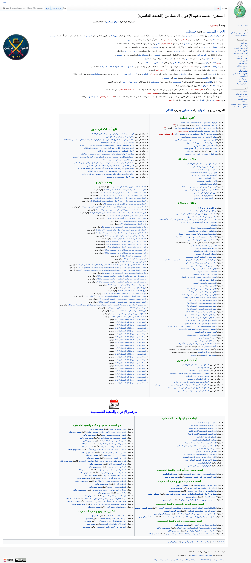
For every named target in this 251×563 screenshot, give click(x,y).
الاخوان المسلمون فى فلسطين (205, 125)
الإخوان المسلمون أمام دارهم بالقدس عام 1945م (116, 151)
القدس (171, 100)
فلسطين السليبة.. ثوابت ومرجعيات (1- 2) (111, 470)
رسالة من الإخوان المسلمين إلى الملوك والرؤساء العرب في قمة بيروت (191, 494)
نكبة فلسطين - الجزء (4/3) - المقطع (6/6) (131, 365)
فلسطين (191, 31)
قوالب (214, 542)
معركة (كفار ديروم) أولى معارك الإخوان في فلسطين (198, 222)
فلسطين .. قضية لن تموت (207, 271)
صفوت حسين (183, 131)
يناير (218, 66)
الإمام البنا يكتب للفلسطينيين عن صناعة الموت (200, 454)
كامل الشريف (184, 122)
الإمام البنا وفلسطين (204, 463)
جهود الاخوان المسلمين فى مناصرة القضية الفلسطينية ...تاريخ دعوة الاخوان (119, 213)
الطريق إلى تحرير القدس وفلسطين (113, 452)
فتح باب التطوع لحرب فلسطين (198, 379)
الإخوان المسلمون (214, 31)
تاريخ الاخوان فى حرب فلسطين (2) (133, 224)
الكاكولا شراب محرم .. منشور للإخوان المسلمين (199, 457)
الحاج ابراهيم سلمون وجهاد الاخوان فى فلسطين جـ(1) (126, 241)
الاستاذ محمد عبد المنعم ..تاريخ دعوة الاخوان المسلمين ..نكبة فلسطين (120, 198)
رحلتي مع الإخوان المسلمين (207, 148)
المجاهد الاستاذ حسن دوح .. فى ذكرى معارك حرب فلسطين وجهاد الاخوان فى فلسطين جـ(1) (113, 265)
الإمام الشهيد (158, 63)
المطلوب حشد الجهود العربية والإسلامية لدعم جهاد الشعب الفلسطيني (191, 534)
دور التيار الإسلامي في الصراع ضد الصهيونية (201, 154)
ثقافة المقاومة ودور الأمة (117, 464)
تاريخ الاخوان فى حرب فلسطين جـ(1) (132, 288)
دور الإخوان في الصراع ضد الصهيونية (203, 211)
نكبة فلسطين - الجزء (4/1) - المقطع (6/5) (131, 328)
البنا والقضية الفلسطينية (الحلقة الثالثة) (203, 431)
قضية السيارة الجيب (130, 82)
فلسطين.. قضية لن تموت (117, 487)
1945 (217, 78)
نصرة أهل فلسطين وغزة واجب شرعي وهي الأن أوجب (197, 344)
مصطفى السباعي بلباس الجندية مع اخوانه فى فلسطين (189, 373)
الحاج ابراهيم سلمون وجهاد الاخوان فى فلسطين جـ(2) (126, 244)
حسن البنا (115, 36)
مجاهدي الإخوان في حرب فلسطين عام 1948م (117, 142)
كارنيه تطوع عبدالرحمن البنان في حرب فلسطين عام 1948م (112, 134)
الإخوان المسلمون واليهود (207, 178)
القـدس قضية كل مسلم (208, 143)
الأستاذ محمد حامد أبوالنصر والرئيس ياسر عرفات (191, 382)
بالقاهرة (148, 59)
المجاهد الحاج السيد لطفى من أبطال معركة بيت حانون (126, 218)
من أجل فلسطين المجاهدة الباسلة (204, 440)
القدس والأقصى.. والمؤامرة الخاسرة (113, 444)
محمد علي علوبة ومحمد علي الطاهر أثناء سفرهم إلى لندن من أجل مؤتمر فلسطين (104, 163)
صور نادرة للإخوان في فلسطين (205, 193)
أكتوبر (214, 74)
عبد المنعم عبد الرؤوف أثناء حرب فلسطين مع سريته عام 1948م (111, 171)
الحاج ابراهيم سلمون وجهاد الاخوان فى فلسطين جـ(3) (126, 247)
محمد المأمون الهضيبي (143, 508)
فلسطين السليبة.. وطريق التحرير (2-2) (112, 473)
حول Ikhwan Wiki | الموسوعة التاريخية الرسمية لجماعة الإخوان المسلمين (188, 560)
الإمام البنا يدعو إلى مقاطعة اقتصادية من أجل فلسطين (197, 446)
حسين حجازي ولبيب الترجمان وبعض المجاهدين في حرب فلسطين (110, 166)
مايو (218, 59)
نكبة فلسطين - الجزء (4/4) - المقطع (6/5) (131, 380)
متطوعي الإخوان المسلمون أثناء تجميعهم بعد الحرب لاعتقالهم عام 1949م (107, 154)
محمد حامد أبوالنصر (170, 474)
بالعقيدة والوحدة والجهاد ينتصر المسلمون (202, 511)
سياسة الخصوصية (219, 560)
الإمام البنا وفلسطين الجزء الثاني (199, 466)
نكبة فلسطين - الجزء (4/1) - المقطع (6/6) (131, 331)
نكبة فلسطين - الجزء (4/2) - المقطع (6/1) (131, 334)
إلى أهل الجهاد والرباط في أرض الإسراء (202, 488)
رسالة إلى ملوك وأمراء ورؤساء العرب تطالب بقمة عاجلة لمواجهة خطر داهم (189, 517)
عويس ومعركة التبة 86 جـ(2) (136, 259)
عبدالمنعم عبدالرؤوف (181, 128)
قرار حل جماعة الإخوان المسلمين (204, 274)
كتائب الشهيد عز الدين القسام (206, 332)
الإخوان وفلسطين (202, 368)
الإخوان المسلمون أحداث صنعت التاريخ (203, 140)
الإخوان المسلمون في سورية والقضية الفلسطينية (199, 269)
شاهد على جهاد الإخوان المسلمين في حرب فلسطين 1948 (196, 134)
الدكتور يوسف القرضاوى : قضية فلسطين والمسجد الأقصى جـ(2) (123, 302)
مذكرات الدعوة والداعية (118, 66)
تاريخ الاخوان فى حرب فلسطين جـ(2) (132, 290)
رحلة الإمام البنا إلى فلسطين (206, 451)
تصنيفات (221, 542)
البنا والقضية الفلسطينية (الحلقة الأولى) (203, 425)
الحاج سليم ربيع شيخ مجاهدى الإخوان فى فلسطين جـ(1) (126, 250)
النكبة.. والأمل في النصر (117, 429)
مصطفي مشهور (182, 485)
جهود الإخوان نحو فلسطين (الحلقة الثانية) (202, 306)
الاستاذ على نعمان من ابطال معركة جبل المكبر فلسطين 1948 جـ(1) (122, 230)
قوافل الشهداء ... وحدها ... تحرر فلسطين (202, 491)
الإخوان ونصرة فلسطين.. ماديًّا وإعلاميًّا (203, 292)
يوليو (218, 63)
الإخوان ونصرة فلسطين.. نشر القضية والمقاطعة (199, 295)
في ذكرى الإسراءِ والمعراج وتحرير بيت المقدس (109, 490)
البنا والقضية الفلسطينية (208, 184)
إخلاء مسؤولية (158, 560)
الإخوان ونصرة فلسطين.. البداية (205, 286)
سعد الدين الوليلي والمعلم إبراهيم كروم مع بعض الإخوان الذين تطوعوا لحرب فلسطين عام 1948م (99, 140)
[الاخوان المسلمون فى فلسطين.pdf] (174, 125)
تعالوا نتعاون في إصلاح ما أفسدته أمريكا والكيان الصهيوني (105, 501)
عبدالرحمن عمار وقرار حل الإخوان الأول (120, 137)
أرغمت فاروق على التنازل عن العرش (203, 128)
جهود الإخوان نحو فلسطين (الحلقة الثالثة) (202, 309)
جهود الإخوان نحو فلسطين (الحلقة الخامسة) (201, 315)
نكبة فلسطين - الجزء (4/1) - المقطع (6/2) (131, 319)
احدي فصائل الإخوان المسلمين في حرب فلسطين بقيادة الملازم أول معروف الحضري (103, 157)
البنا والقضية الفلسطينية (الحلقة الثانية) (203, 428)
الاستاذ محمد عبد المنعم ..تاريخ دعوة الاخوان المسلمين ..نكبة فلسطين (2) (119, 201)
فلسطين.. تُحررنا (120, 484)
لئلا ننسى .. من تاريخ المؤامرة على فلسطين (201, 190)
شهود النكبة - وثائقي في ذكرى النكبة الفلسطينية (129, 311)
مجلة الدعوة (95, 74)
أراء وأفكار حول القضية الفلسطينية (204, 175)
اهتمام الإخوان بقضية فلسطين (206, 248)
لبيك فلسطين (121, 493)
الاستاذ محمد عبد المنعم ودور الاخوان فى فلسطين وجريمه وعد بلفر (122, 210)
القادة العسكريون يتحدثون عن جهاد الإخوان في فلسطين (196, 214)
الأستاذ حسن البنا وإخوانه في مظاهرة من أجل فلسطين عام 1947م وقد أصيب (106, 168)
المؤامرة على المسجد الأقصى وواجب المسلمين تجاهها (106, 432)
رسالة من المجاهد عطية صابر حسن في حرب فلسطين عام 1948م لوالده (108, 174)
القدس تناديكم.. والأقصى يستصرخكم (113, 447)
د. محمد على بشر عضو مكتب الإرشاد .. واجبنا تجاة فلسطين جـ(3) (122, 282)
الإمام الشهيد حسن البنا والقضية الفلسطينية (201, 443)
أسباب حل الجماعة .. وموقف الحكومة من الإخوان (199, 277)
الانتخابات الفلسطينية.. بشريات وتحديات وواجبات (108, 504)
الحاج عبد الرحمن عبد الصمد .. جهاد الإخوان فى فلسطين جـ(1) (123, 192)
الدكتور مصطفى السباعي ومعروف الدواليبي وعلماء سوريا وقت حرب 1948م (107, 145)
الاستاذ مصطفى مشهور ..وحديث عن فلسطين (129, 187)
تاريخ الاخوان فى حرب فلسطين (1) (133, 221)
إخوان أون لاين (187, 542)
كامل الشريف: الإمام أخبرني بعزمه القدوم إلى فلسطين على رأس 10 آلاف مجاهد (188, 219)
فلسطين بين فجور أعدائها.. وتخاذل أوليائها (111, 478)
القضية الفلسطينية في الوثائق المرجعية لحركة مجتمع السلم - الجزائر (192, 326)
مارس (217, 51)
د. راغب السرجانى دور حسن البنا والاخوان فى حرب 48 (126, 236)
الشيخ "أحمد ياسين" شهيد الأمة (115, 455)
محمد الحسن (185, 137)
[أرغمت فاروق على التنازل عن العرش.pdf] (165, 128)
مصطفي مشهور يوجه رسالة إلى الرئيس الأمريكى (199, 500)
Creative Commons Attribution (201, 555)
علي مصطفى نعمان (166, 134)
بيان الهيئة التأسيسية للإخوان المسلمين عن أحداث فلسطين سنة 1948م (191, 260)
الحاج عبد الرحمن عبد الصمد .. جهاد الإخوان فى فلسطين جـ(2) (123, 195)
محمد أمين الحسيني (208, 355)
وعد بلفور (159, 70)
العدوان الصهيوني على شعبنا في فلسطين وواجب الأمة (106, 449)
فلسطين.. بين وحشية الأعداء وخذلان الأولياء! (110, 481)
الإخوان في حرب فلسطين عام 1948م (195, 365)
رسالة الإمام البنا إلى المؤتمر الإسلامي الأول (201, 460)
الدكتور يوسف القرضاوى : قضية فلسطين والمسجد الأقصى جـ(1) (123, 299)
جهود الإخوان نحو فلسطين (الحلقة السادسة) (201, 318)
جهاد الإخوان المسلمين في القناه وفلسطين (201, 263)
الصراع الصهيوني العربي (208, 338)
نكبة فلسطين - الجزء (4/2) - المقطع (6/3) (131, 339)
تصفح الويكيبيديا (173, 542)
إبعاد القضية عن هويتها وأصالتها (205, 485)
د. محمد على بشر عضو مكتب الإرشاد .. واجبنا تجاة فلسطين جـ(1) (122, 276)
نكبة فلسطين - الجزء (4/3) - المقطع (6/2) (131, 354)
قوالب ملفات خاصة (202, 542)
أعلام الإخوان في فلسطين (203, 198)
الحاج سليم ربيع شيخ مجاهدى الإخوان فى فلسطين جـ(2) (126, 253)
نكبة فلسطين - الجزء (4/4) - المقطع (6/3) (131, 374)
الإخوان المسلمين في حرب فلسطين (203, 122)
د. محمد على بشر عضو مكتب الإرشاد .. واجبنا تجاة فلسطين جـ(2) (122, 279)
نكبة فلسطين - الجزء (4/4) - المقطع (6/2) (131, 371)
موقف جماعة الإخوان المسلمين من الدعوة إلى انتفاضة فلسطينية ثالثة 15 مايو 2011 (116, 296)
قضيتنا (214, 151)
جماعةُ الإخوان (166, 43)
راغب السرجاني (200, 146)
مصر (188, 59)
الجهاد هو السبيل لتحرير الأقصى (205, 525)
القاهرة (126, 51)
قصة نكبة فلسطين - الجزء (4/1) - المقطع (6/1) (129, 316)
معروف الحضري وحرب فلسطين (197, 376)
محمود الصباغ (94, 96)
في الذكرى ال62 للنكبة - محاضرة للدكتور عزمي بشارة (126, 308)
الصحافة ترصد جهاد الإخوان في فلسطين (202, 240)
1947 (214, 86)
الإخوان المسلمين (112, 22)
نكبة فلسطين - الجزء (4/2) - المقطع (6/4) (131, 342)
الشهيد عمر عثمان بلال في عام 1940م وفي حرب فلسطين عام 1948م (109, 148)
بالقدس (167, 40)
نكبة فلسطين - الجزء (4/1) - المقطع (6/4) (131, 325)
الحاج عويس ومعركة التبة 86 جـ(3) (134, 262)
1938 (214, 63)
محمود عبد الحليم (181, 140)
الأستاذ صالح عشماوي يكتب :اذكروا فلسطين (201, 323)
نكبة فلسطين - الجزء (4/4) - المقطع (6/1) (131, 368)
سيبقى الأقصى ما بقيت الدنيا (116, 516)
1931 (214, 40)
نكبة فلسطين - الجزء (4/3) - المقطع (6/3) (131, 357)
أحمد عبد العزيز (210, 346)
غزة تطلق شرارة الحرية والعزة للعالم (113, 518)
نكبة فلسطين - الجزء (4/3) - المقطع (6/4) (131, 360)
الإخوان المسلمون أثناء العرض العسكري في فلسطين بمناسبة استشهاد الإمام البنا (179, 385)
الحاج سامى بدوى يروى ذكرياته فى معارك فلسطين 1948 (125, 190)
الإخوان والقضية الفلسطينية (207, 181)
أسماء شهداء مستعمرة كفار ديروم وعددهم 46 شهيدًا (198, 234)
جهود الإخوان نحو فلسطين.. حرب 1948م (202, 300)
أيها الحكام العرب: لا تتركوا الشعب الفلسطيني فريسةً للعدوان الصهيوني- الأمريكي (187, 508)
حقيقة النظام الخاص (126, 89)
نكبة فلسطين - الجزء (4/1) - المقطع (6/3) (131, 322)
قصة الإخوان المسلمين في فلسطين (204, 245)
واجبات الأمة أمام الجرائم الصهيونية (113, 524)
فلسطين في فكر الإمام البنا (207, 437)
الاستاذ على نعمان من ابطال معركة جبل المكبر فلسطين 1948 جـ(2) (122, 233)
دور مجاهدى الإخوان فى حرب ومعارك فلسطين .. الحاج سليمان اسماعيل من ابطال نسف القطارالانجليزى (108, 305)
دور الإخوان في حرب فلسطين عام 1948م (202, 164)
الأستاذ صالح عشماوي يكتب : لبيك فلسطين (201, 320)
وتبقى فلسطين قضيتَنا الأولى (116, 507)
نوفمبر (217, 100)
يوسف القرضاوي (193, 143)
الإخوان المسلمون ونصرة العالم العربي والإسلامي (199, 297)
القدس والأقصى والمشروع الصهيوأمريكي (202, 335)
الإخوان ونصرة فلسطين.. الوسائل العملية (202, 289)
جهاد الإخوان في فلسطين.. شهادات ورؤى (202, 217)
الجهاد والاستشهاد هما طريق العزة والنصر (202, 531)
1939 (214, 66)
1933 (214, 43)
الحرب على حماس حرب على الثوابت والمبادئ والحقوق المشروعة (102, 461)
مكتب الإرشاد (143, 55)
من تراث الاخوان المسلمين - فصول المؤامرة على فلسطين (125, 293)
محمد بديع (95, 516)
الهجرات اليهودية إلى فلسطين (206, 254)
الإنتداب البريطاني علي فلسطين (205, 251)
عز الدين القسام (204, 352)
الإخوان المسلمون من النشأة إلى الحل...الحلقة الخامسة (196, 237)
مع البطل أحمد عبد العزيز (207, 280)
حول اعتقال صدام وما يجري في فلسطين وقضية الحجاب (197, 514)
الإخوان (215, 47)
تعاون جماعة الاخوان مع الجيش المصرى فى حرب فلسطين (125, 227)
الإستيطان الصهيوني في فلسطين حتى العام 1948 (199, 187)
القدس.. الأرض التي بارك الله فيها (114, 441)
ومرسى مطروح (152, 93)
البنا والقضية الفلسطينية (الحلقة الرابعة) (202, 434)
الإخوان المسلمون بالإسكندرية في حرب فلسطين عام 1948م (187, 388)
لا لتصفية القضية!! (210, 497)
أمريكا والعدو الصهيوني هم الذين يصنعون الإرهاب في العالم (105, 499)
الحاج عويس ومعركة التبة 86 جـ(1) (134, 256)
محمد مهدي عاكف (181, 525)
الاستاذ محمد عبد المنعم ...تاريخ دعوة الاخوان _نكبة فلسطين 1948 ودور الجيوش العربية (114, 207)
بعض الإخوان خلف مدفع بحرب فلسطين (120, 177)
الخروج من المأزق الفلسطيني (115, 458)
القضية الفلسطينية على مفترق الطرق (112, 438)
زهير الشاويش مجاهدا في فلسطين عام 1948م (117, 160)
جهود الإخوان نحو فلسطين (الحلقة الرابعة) (201, 312)
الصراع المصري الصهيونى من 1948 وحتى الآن (129, 314)
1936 (212, 51)
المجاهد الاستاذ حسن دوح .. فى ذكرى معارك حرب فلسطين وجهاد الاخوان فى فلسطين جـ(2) (113, 267)
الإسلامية (190, 66)
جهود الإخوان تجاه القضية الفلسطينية (203, 172)
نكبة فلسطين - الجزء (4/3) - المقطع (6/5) (131, 363)
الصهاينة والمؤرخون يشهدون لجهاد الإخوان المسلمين (198, 329)
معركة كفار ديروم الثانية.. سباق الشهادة (202, 231)
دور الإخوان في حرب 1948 (207, 208)
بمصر (158, 43)
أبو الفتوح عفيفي (189, 148)
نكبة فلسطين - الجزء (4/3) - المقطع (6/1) (131, 351)
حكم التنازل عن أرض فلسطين (206, 341)
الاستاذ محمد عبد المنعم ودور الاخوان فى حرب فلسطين (126, 204)
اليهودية (169, 59)
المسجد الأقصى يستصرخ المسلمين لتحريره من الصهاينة (196, 528)
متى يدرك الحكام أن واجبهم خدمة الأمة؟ (112, 521)
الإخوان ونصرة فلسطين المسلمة (205, 283)
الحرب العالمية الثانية (195, 89)
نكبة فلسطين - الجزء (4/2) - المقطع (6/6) (131, 348)
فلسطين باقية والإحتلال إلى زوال (114, 475)
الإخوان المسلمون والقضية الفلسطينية (203, 131)
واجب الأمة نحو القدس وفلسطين (114, 496)
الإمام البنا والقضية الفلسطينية (206, 170)
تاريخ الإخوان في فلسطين (203, 195)
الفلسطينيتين (176, 82)
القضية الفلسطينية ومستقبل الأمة (114, 435)
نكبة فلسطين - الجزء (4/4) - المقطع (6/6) (131, 383)
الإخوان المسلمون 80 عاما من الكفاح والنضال (129, 239)
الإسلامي (184, 40)
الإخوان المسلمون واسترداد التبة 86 (204, 228)
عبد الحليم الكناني (212, 25)
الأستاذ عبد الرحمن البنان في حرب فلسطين (193, 391)
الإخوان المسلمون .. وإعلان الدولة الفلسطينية (200, 474)
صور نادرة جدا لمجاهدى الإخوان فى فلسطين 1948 (128, 285)
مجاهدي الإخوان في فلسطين (198, 370)
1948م (170, 110)
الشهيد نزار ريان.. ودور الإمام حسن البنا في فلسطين (127, 215)
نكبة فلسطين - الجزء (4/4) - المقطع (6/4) (131, 377)
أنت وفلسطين (212, 146)
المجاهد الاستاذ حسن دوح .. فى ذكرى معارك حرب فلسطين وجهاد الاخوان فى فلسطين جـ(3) (113, 270)
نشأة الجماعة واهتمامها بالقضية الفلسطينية (201, 257)
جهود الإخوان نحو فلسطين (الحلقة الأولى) (202, 303)
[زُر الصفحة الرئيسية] (239, 10)
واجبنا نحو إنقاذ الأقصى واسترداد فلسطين (111, 527)
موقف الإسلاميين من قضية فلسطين (204, 137)
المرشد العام (201, 55)
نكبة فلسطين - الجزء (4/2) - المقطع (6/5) (131, 345)
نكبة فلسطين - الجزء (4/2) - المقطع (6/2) (131, 337)
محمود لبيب (154, 82)
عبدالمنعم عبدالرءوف (202, 349)
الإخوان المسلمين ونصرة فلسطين (204, 167)
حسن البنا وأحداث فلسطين (207, 449)
